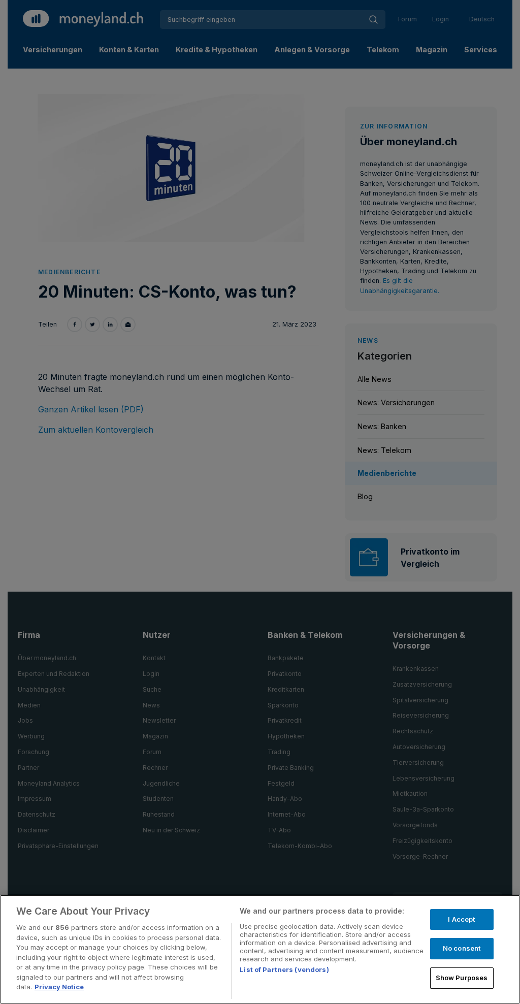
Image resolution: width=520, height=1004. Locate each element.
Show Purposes (462, 978)
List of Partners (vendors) (284, 969)
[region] (260, 949)
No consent (461, 948)
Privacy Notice (59, 987)
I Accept (461, 919)
